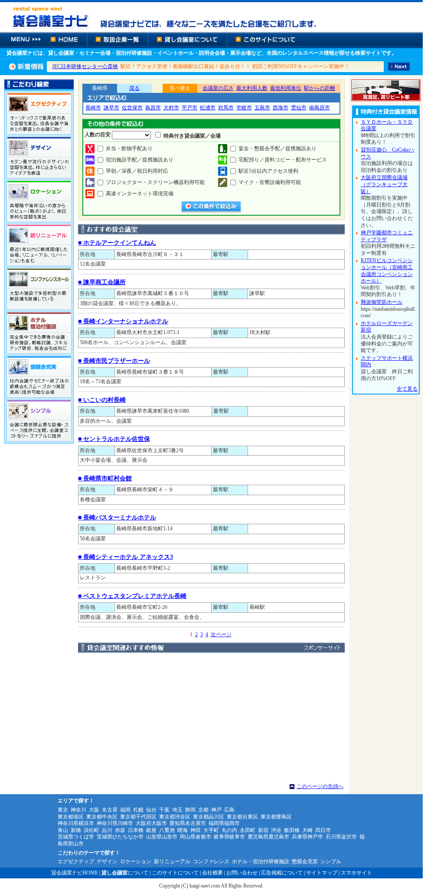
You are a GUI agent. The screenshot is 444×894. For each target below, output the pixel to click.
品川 (107, 830)
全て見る (407, 389)
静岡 (190, 810)
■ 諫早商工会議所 (102, 282)
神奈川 (78, 810)
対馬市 (226, 108)
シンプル (330, 861)
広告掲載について (282, 873)
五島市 (262, 108)
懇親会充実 (305, 861)
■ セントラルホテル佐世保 (114, 439)
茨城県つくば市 (76, 837)
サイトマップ (321, 873)
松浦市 (207, 108)
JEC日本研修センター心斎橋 (85, 66)
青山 (63, 830)
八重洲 (167, 830)
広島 (229, 810)
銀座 (151, 830)
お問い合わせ (242, 873)
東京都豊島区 (276, 817)
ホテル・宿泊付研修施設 (260, 861)
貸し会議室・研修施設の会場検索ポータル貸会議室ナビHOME (65, 39)
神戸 (216, 810)
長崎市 (93, 108)
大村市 (171, 108)
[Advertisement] (211, 718)
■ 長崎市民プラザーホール (114, 361)
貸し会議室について (187, 39)
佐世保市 (132, 108)
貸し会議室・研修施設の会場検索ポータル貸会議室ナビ (211, 16)
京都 (203, 810)
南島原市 (319, 108)
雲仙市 (299, 108)
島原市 (153, 108)
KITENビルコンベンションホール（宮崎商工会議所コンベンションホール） (387, 270)
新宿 (263, 830)
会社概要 (212, 873)
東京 (63, 810)
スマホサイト (356, 873)
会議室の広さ (218, 88)
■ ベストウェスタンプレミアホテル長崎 (132, 596)
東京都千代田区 (138, 817)
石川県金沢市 (341, 837)
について (124, 873)
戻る (134, 88)
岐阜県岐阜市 (229, 837)
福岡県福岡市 (224, 823)
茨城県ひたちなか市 (120, 837)
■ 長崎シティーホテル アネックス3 (125, 557)
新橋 (76, 830)
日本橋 (136, 830)
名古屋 (110, 810)
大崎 (307, 830)
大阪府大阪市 (151, 823)
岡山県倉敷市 (195, 837)
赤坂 (120, 830)
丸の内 (229, 830)
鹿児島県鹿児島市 (268, 837)
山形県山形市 (161, 837)
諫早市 (111, 108)
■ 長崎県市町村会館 (105, 478)
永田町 (247, 830)
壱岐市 (244, 108)
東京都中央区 (102, 817)
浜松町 (91, 830)
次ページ (221, 634)
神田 (195, 830)
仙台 (151, 810)
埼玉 (177, 810)
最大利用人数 (252, 88)
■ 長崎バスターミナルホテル (117, 517)
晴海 (182, 830)
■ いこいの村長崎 (102, 400)
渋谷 (276, 830)
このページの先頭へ (320, 786)
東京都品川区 (208, 817)
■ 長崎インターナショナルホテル (123, 321)
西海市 (280, 108)
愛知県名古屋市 (188, 823)
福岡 (125, 810)
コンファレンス (211, 861)
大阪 (94, 810)
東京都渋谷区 (174, 817)
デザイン (107, 861)
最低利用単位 (285, 88)
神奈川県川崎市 (115, 823)
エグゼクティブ (76, 861)
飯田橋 (292, 830)
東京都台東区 (242, 817)
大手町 (211, 830)
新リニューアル (172, 861)
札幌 (138, 810)
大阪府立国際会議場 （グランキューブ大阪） (384, 184)
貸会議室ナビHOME (74, 873)
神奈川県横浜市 (76, 823)
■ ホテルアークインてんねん (117, 243)
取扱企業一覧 (117, 39)
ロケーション (135, 861)
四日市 (323, 830)
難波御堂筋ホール (381, 302)
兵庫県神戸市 (307, 837)
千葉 (164, 810)
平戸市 (189, 108)
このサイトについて (266, 39)
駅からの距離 (319, 88)
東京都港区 (71, 817)
